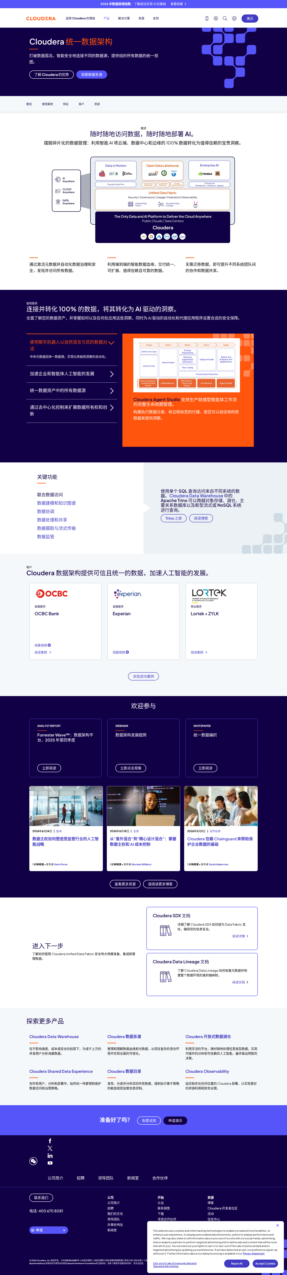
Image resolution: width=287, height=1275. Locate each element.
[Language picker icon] (234, 19)
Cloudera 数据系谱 (124, 1036)
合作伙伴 (160, 1177)
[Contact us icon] (207, 19)
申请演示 (175, 1120)
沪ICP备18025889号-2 (71, 1260)
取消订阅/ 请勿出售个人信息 (137, 1260)
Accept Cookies (265, 1263)
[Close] (277, 1225)
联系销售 (164, 1208)
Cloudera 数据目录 (124, 1071)
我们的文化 (115, 1214)
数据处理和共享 (52, 519)
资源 (141, 18)
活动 (211, 1214)
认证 (161, 1203)
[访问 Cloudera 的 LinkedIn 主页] (108, 1156)
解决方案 (124, 18)
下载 (161, 1214)
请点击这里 (138, 1263)
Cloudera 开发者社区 (223, 1208)
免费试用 (149, 1120)
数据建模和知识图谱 (56, 503)
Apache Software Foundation (81, 1263)
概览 (29, 104)
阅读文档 (238, 982)
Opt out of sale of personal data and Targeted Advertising (175, 1265)
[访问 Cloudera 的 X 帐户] (108, 1148)
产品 (107, 18)
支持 (156, 18)
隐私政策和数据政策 (114, 1260)
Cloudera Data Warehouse (196, 495)
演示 (249, 18)
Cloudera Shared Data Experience (61, 1071)
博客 (211, 1203)
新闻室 (133, 1177)
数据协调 (45, 511)
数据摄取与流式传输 (56, 528)
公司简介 (55, 1177)
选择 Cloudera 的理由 (80, 18)
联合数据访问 (50, 494)
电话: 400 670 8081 (46, 1210)
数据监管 (45, 536)
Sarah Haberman (218, 864)
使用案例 (47, 104)
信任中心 (214, 1219)
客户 (81, 104)
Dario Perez (61, 864)
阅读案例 (41, 652)
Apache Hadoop (37, 1263)
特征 (66, 104)
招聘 (81, 1177)
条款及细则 (87, 1260)
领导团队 (106, 1177)
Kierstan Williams (141, 864)
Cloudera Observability (207, 1071)
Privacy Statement (254, 1253)
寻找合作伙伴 (167, 1219)
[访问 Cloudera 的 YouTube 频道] (108, 1163)
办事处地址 (115, 1224)
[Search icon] (225, 19)
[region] (215, 1247)
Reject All (236, 1263)
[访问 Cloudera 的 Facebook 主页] (108, 1141)
